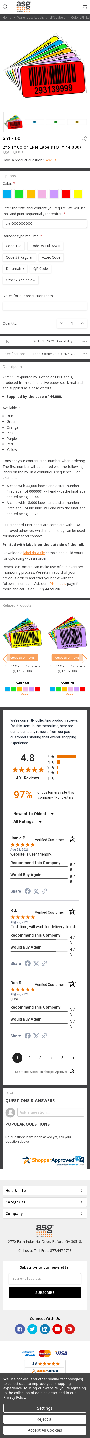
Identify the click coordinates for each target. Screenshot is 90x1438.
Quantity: (10, 323)
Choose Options (22, 657)
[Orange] (19, 689)
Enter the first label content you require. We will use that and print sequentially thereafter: (44, 211)
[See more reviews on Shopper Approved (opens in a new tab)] (44, 892)
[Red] (37, 689)
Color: (9, 183)
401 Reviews (30, 778)
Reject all (45, 1419)
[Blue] (7, 689)
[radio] (64, 756)
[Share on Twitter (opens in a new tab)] (36, 891)
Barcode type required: (22, 236)
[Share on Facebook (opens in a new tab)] (28, 892)
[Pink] (25, 689)
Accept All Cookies (45, 1430)
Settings (45, 1408)
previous (5, 658)
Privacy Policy (14, 1397)
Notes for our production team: (28, 295)
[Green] (13, 689)
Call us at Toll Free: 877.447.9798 (45, 1250)
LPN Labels (57, 583)
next (85, 658)
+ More (23, 694)
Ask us (51, 160)
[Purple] (31, 689)
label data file (34, 552)
